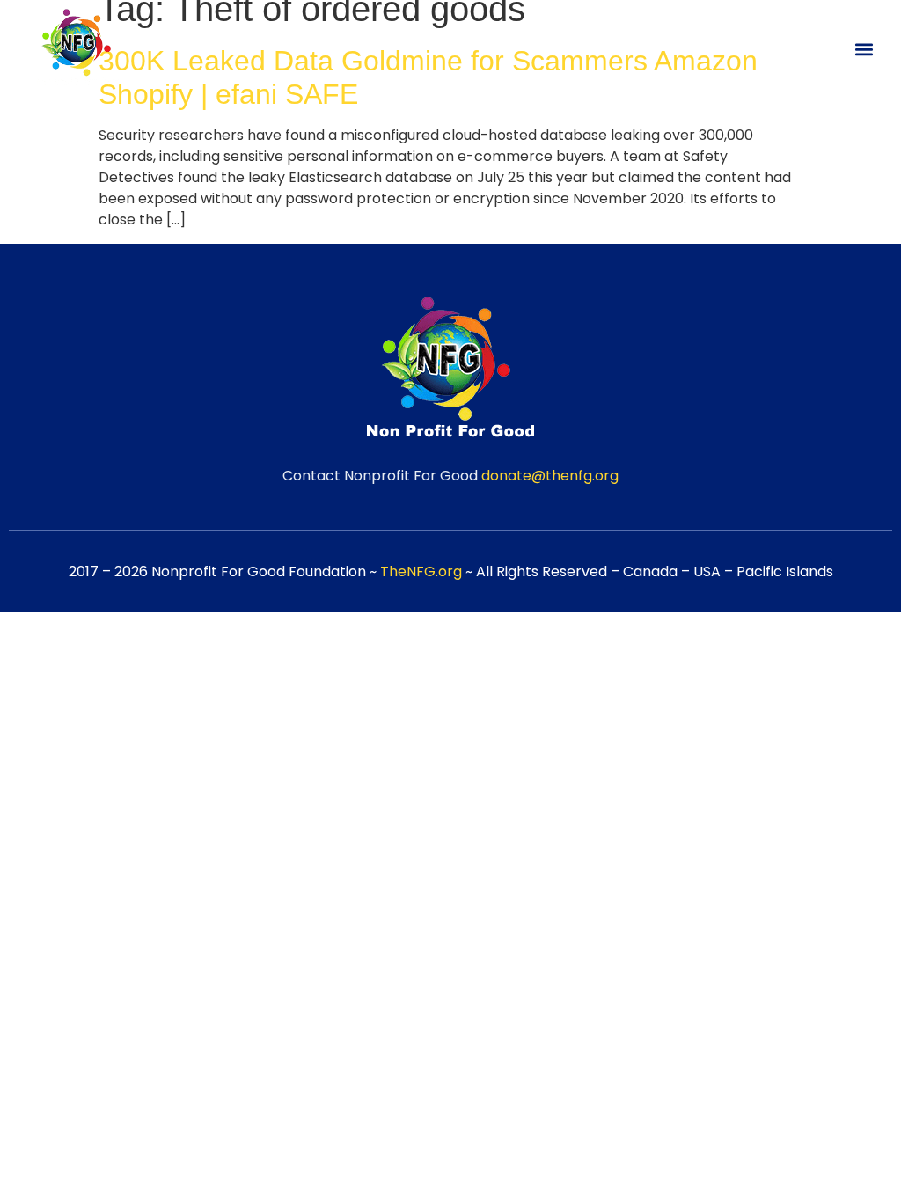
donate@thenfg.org (550, 475)
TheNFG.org (421, 571)
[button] (864, 49)
